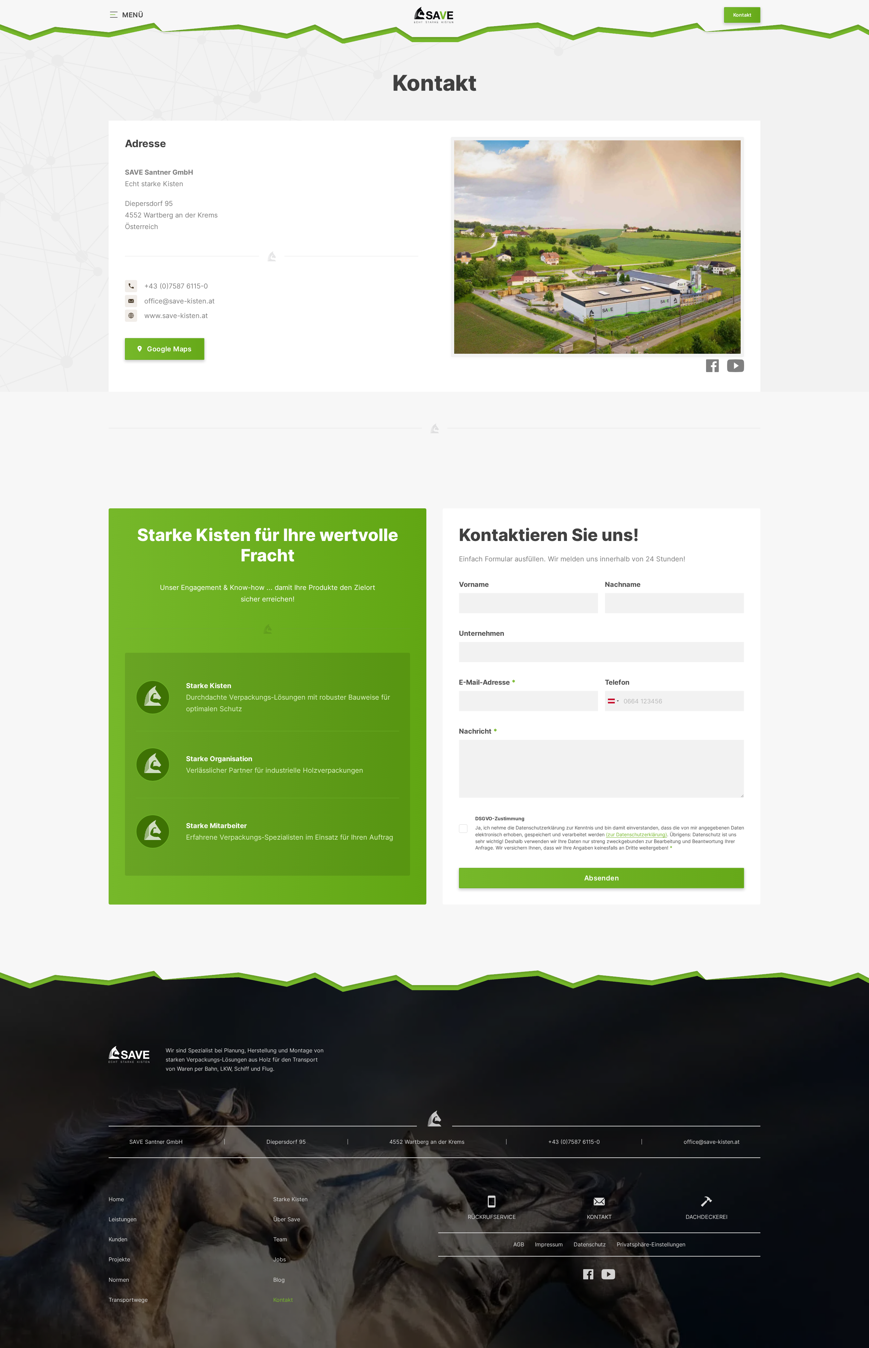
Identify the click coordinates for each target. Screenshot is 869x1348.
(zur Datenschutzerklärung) (636, 834)
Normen (119, 1279)
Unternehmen (481, 633)
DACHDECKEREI (706, 1216)
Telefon (617, 682)
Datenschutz (590, 1244)
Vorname (474, 584)
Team (280, 1239)
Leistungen (122, 1219)
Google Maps (169, 349)
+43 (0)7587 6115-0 (574, 1141)
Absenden (601, 878)
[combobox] (613, 701)
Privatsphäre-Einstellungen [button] (651, 1244)
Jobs (279, 1259)
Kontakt (742, 15)
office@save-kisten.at (712, 1141)
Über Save (286, 1219)
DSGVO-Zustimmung (499, 818)
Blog (279, 1279)
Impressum (549, 1244)
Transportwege (128, 1299)
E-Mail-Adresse (487, 682)
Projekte (119, 1259)
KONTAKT (599, 1216)
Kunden (118, 1239)
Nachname (623, 584)
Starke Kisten (290, 1199)
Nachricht (478, 731)
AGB (518, 1244)
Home (116, 1199)
